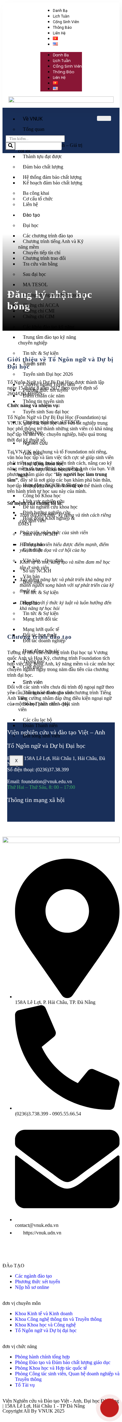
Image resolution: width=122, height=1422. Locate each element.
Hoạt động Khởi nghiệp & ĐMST (46, 520)
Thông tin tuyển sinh (43, 401)
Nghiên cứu (35, 443)
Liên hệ (59, 33)
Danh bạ (60, 10)
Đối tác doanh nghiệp (44, 640)
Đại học (30, 225)
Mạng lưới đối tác (40, 619)
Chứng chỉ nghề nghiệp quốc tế (54, 294)
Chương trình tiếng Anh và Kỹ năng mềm (51, 244)
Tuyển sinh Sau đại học (46, 411)
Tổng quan (33, 129)
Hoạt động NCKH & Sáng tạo (53, 485)
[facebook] (19, 812)
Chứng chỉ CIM (38, 316)
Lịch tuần (61, 16)
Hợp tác (31, 603)
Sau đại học (34, 274)
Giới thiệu (33, 453)
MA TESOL (35, 284)
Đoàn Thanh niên (40, 725)
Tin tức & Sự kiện (40, 353)
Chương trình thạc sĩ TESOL (51, 422)
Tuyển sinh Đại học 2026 (48, 374)
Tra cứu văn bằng (40, 263)
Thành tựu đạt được (42, 156)
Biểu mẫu (32, 582)
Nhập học (32, 432)
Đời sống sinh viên (41, 735)
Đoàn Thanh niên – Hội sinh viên (48, 706)
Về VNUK (33, 119)
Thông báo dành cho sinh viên (45, 695)
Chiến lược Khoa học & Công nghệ (50, 472)
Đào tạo (31, 215)
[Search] (10, 146)
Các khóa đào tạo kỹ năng (48, 326)
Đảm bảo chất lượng (43, 166)
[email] (9, 812)
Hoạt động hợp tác (41, 651)
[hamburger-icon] (104, 118)
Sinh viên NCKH (40, 534)
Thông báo (62, 27)
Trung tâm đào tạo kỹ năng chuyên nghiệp (47, 339)
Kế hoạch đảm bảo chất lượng (52, 182)
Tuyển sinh (34, 364)
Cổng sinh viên (66, 22)
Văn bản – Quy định (43, 560)
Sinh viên (33, 682)
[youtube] (29, 812)
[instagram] (39, 812)
